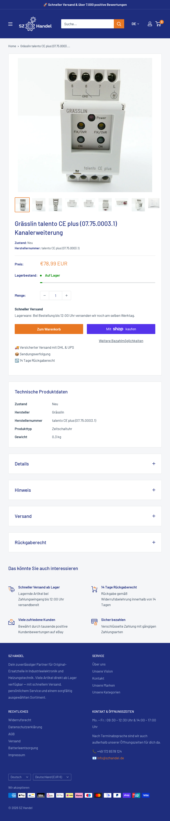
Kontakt (98, 678)
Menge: (20, 295)
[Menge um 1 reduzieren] (44, 295)
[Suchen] (119, 23)
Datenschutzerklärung (25, 727)
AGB (11, 734)
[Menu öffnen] (10, 24)
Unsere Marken (103, 685)
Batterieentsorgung (23, 748)
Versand (14, 741)
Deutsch (16, 777)
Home (12, 46)
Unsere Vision (102, 671)
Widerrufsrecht (19, 720)
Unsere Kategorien (106, 692)
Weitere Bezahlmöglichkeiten (121, 341)
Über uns (99, 664)
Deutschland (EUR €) (48, 777)
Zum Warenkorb (49, 329)
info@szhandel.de (110, 758)
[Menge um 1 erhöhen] (66, 295)
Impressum (16, 755)
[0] (158, 23)
